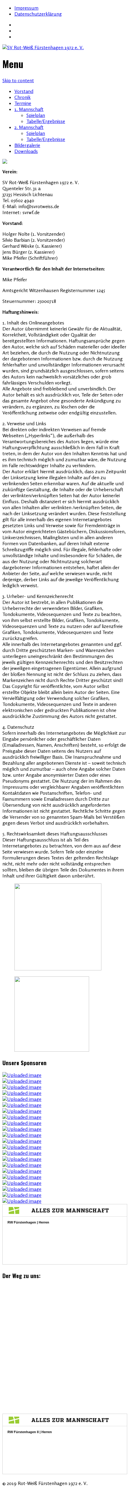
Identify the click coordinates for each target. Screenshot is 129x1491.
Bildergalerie (27, 145)
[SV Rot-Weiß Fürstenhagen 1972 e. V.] (64, 47)
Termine (22, 103)
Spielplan (35, 115)
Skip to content (18, 80)
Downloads (26, 151)
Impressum (26, 8)
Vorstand (23, 91)
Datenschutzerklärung (38, 14)
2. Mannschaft (29, 127)
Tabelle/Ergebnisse (45, 121)
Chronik (22, 97)
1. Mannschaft (29, 109)
